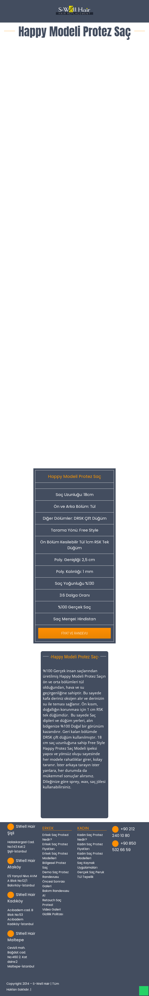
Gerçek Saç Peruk (90, 872)
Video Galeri (51, 909)
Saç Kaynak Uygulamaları (87, 865)
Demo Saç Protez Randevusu (55, 874)
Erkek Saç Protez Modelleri (55, 855)
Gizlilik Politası (52, 914)
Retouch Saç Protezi (51, 902)
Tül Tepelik (85, 877)
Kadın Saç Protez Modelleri (90, 855)
